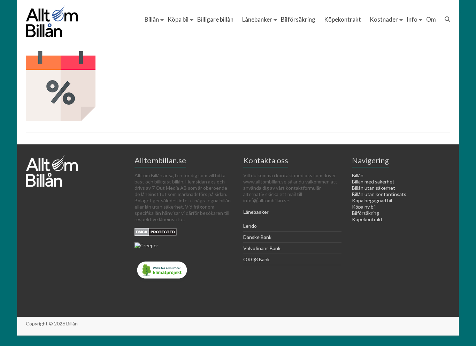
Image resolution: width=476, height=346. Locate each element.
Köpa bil (178, 19)
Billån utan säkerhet (373, 188)
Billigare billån (215, 19)
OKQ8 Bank (256, 259)
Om (431, 19)
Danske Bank (257, 237)
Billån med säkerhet (373, 182)
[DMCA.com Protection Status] (156, 231)
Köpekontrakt (342, 19)
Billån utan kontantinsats (379, 194)
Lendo (250, 226)
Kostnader (384, 19)
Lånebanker (257, 19)
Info (412, 19)
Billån (152, 19)
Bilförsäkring (298, 19)
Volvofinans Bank (262, 248)
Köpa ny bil (364, 207)
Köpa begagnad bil (372, 200)
